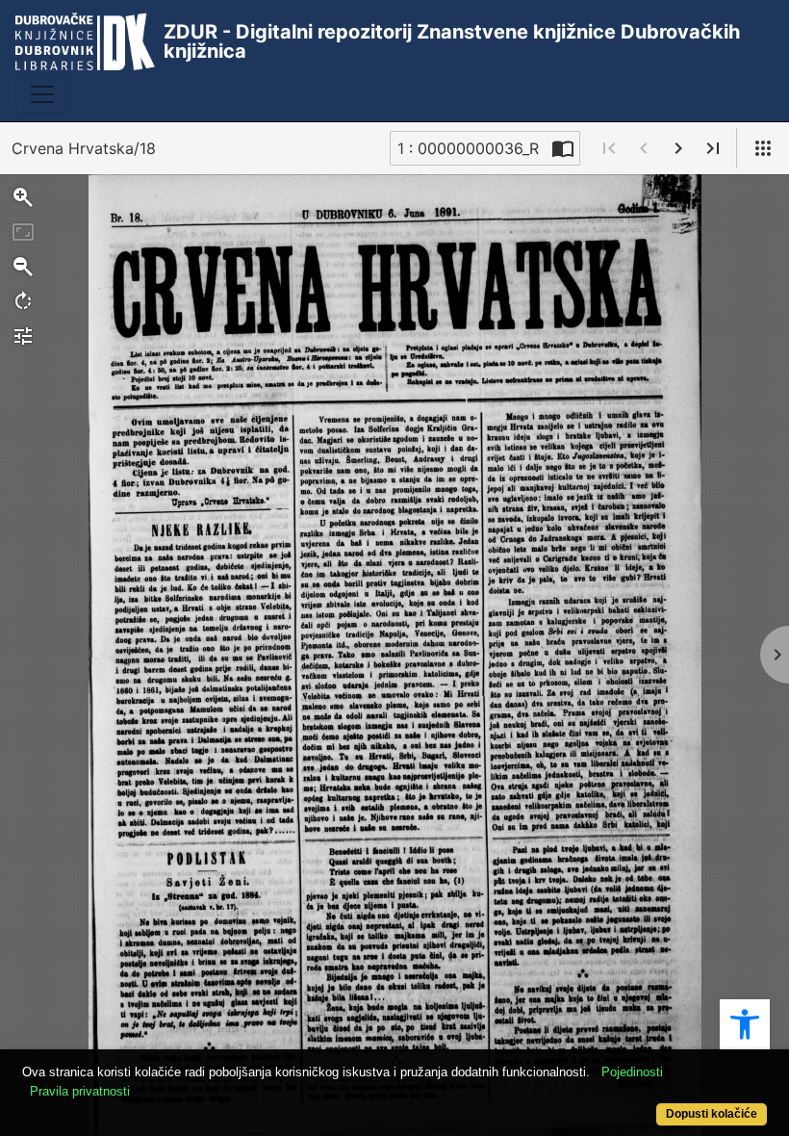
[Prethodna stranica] (643, 148)
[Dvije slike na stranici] (563, 148)
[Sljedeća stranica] (678, 148)
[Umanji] (23, 266)
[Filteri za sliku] (23, 336)
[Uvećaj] (23, 197)
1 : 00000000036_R (468, 148)
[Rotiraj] (23, 301)
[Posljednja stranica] (713, 148)
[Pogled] (763, 148)
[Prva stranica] (609, 148)
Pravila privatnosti (80, 1091)
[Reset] (23, 232)
